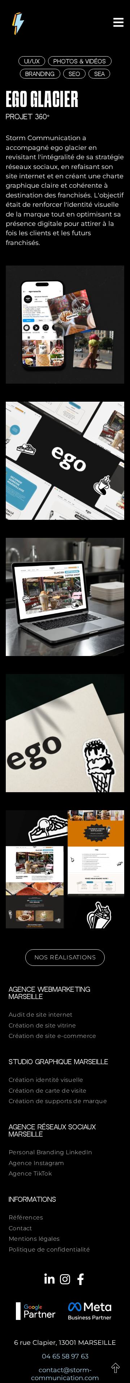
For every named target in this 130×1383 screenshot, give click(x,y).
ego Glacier (42, 101)
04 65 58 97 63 (65, 1356)
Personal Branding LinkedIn (50, 1152)
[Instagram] (65, 1279)
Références (26, 1217)
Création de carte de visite (48, 1090)
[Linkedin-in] (49, 1279)
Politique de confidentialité (49, 1249)
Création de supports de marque (58, 1101)
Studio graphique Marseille (58, 1062)
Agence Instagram (36, 1163)
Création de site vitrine (42, 1025)
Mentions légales (34, 1238)
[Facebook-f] (80, 1279)
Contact (20, 1228)
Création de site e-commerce (52, 1035)
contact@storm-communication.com (65, 1374)
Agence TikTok (30, 1173)
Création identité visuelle (46, 1079)
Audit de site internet (41, 1014)
